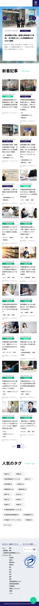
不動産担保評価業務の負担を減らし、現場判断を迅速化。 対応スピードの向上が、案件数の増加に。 (28, 105)
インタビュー (25, 31)
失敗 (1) (19, 499)
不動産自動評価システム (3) (13, 509)
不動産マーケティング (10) (12, 520)
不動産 (27, 200)
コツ (22, 200)
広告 (13, 277)
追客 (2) (7, 474)
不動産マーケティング (12, 391)
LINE (4, 431)
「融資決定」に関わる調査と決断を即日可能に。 (9, 191)
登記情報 (8, 96)
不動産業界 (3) (28, 515)
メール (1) (8, 525)
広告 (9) (19, 494)
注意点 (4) (21, 484)
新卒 (33, 431)
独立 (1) (28, 479)
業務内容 (11, 564)
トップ (3, 548)
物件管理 (5, 240)
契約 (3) (7, 499)
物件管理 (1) (8, 484)
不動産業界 (27, 277)
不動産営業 (8, 224)
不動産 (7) (29, 520)
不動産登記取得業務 (25, 352)
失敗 (10, 574)
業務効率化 (23, 117)
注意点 (22, 355)
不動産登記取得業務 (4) (12, 515)
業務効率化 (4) (9, 489)
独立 (10, 555)
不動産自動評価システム (26, 115)
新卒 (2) (7, 494)
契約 (31, 237)
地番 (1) (7, 504)
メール (10, 593)
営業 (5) (19, 504)
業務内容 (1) (22, 489)
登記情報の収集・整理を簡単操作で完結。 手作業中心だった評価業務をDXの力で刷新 (19, 38)
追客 (10, 548)
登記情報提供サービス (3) (12, 479)
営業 (27, 237)
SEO (4, 391)
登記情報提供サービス (8, 157)
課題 (30, 162)
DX (22, 112)
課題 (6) (19, 474)
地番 (34, 352)
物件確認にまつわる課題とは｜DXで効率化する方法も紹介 (28, 306)
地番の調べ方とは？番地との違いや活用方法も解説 (27, 344)
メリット (5, 237)
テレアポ (23, 431)
